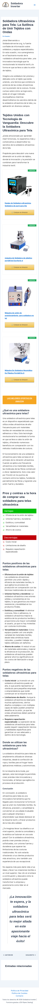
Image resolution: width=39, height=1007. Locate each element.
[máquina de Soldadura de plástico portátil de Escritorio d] (19, 241)
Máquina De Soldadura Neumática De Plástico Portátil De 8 (18, 371)
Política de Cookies (19, 993)
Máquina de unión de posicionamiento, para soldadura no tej (19, 315)
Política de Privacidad (19, 991)
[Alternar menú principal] (34, 5)
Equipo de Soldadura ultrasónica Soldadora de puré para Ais (18, 204)
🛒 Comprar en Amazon (19, 212)
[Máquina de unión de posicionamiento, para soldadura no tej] (19, 296)
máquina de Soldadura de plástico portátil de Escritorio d (18, 259)
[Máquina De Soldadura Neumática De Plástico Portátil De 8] (19, 353)
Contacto (19, 996)
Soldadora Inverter (17, 5)
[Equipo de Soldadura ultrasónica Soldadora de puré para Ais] (19, 186)
